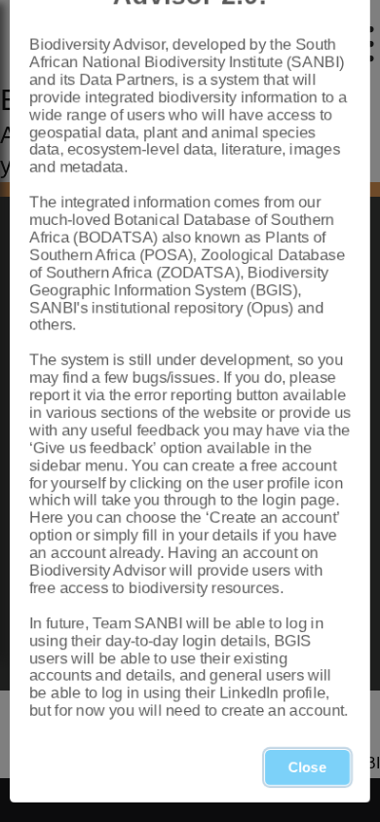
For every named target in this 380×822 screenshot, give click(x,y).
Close (307, 767)
